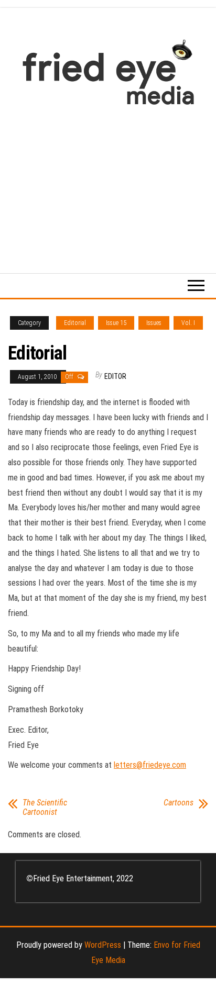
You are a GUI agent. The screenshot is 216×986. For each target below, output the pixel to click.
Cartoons (178, 803)
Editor (115, 376)
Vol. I (188, 323)
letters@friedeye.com (150, 765)
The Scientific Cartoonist (45, 807)
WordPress (102, 945)
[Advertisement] (108, 184)
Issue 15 (116, 323)
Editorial (75, 323)
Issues (153, 323)
